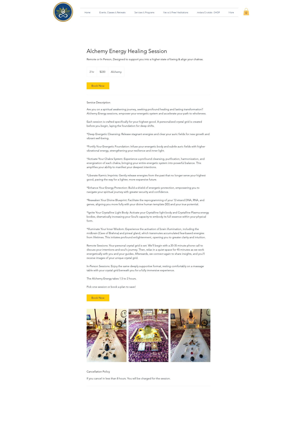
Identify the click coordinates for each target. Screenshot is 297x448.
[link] (246, 11)
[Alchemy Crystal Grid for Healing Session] (106, 335)
